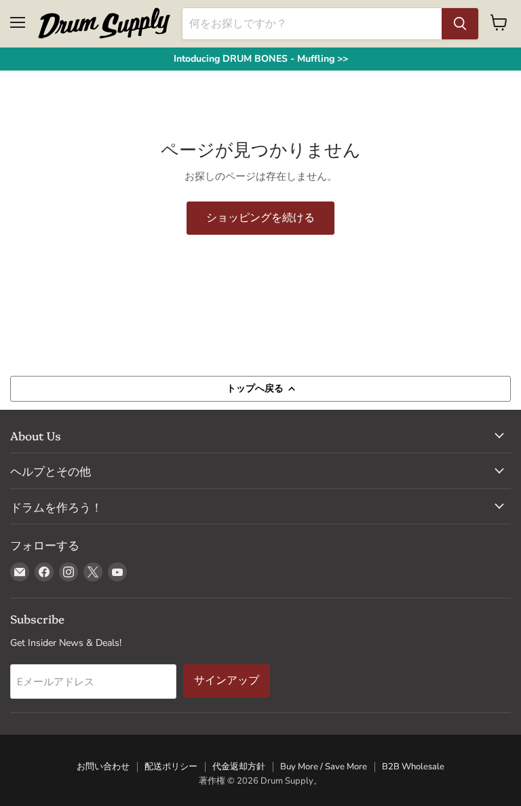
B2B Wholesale (413, 767)
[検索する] (460, 23)
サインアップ (226, 680)
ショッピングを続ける (260, 217)
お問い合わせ (103, 767)
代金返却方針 (238, 767)
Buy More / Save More (323, 767)
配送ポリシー (170, 767)
